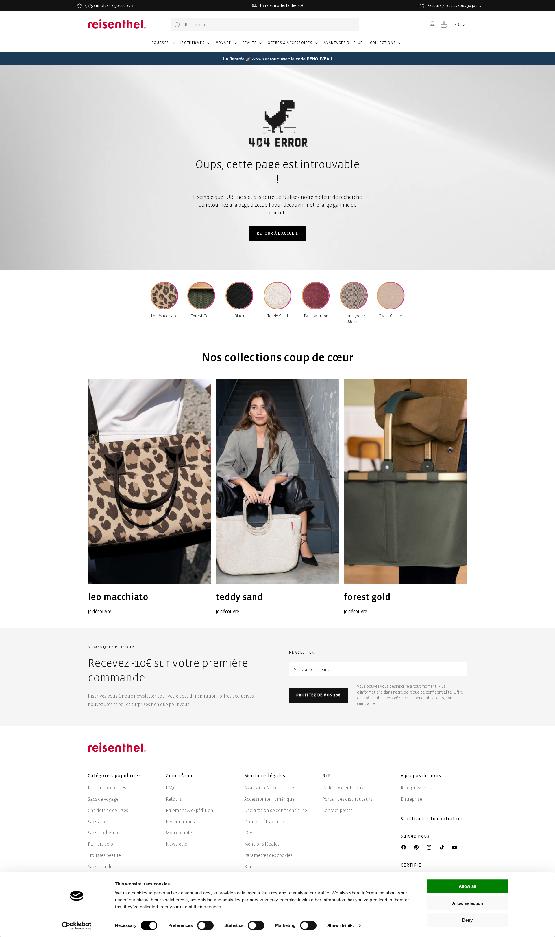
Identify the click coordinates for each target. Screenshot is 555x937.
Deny (467, 920)
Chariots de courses (108, 810)
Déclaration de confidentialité (275, 810)
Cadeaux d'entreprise (344, 787)
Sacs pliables (101, 866)
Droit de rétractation (265, 821)
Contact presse (337, 810)
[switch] (205, 925)
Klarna (251, 866)
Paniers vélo (100, 843)
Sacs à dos (98, 821)
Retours (174, 799)
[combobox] (265, 24)
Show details (340, 925)
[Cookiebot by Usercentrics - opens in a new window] (76, 925)
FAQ (170, 787)
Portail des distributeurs (347, 799)
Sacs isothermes (104, 832)
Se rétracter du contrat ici (431, 818)
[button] (162, 45)
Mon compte (179, 832)
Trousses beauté (104, 855)
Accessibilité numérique (269, 799)
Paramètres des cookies (268, 855)
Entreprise (411, 799)
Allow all (467, 886)
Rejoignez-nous (416, 787)
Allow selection (467, 903)
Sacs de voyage (103, 799)
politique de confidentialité (428, 692)
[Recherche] (177, 25)
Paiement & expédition (189, 810)
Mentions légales (262, 843)
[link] (149, 497)
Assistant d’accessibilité (269, 787)
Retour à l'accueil (277, 233)
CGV (248, 832)
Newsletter (177, 843)
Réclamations (180, 821)
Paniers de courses (107, 787)
